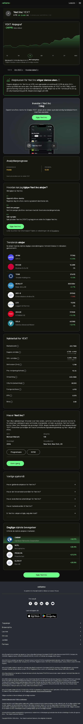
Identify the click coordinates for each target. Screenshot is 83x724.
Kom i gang (15, 463)
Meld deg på (8, 60)
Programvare (16, 452)
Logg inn (72, 3)
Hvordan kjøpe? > (32, 70)
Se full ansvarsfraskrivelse (44, 691)
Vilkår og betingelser (31, 691)
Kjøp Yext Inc (41, 117)
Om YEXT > (18, 70)
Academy (55, 231)
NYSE (33, 452)
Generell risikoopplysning (8, 699)
